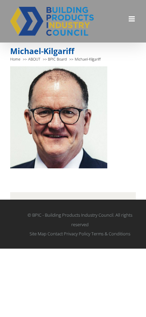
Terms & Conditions (110, 234)
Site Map (38, 234)
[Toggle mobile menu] (132, 18)
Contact (55, 234)
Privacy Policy (77, 234)
